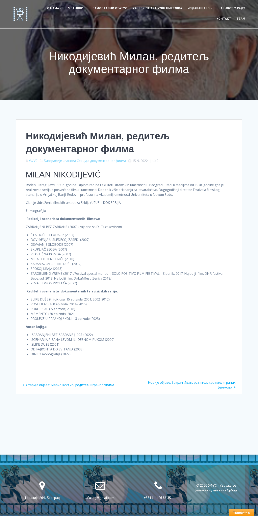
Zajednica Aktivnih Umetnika (157, 8)
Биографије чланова (60, 161)
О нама (53, 8)
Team (241, 18)
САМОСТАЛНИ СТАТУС (110, 8)
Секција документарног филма (101, 161)
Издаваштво (199, 8)
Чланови (75, 8)
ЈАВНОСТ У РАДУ (232, 8)
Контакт (223, 18)
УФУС (33, 161)
